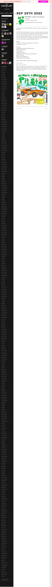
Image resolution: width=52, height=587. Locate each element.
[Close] (51, 1)
